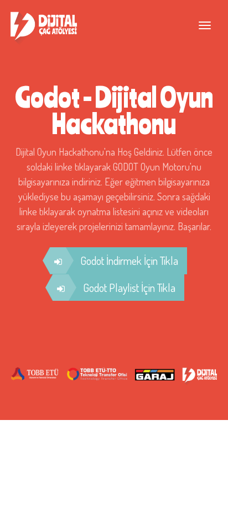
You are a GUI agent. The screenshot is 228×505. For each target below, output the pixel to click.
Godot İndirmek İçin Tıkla (129, 260)
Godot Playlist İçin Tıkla (129, 287)
